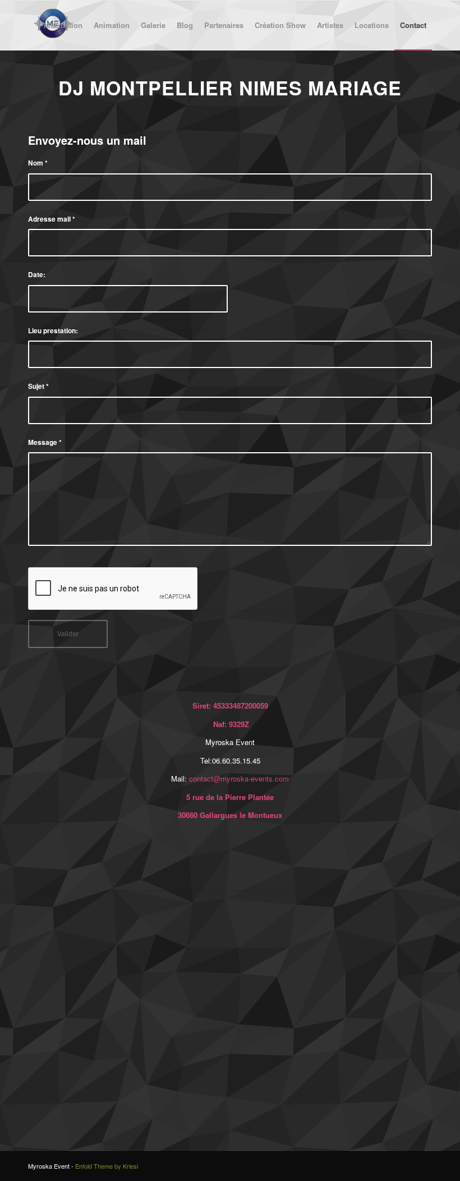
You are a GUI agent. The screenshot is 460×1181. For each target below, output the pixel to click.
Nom (38, 163)
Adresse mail (51, 219)
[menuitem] (60, 25)
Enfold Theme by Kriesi (106, 1165)
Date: (36, 274)
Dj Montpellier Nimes (180, 87)
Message (45, 442)
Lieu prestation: (53, 331)
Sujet (38, 386)
